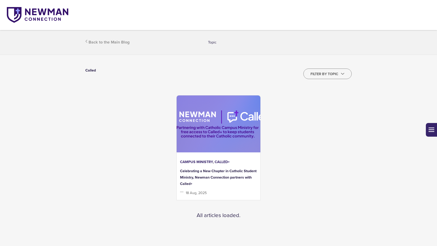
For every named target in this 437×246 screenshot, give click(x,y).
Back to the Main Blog (108, 42)
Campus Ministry (196, 161)
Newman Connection (205, 195)
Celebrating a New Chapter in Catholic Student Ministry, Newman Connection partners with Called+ (218, 177)
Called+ (222, 161)
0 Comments (248, 196)
